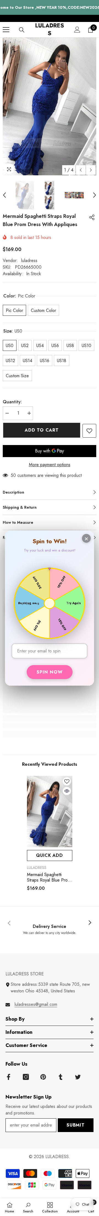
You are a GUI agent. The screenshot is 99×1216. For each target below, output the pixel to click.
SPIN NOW (50, 672)
